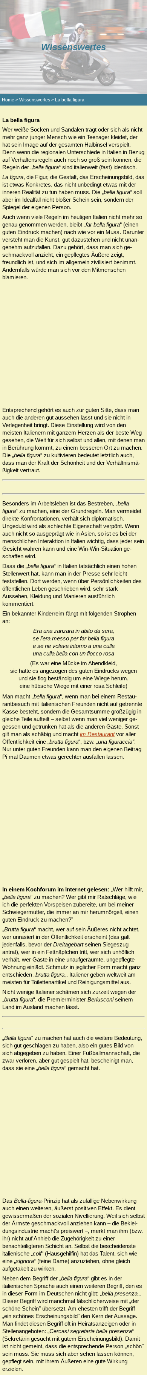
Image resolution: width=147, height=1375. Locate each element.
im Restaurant (97, 734)
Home (8, 100)
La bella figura (69, 100)
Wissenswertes (34, 100)
